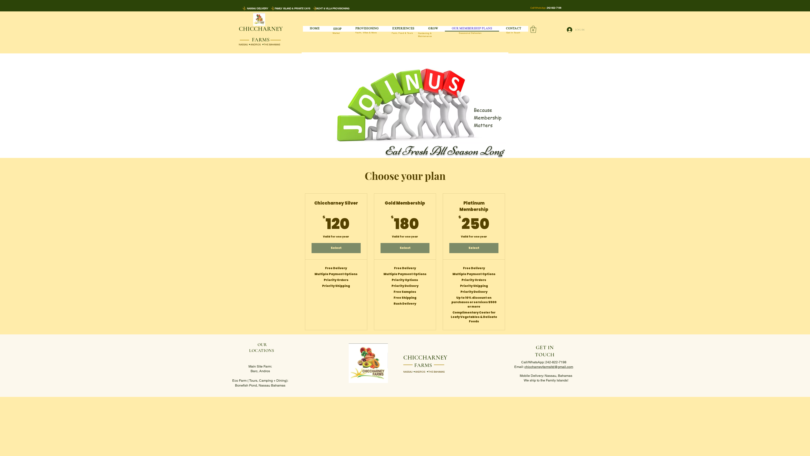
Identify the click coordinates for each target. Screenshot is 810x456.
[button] (338, 28)
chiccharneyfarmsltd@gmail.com (548, 367)
